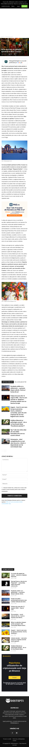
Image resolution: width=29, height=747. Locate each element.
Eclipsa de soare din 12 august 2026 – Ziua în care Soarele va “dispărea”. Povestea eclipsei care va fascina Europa (18, 399)
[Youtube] (16, 733)
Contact (14, 740)
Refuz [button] (13, 6)
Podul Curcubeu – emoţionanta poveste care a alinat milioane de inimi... (19, 600)
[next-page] (5, 451)
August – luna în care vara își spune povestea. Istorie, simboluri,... (19, 631)
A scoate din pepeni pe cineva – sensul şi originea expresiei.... (19, 575)
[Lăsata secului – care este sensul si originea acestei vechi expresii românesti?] (6, 640)
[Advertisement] (14, 19)
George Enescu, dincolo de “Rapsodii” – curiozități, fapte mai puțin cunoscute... (19, 584)
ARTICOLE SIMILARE (8, 382)
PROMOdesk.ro (14, 723)
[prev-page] (3, 451)
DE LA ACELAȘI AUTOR (20, 382)
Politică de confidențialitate (19, 739)
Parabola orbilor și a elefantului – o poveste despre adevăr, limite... (18, 592)
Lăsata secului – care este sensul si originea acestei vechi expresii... (19, 639)
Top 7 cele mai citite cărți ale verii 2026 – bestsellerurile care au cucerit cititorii (18, 432)
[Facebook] (12, 733)
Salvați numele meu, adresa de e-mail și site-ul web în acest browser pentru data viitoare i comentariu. (14, 489)
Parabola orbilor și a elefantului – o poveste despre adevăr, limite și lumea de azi (17, 389)
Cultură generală (9, 36)
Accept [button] (24, 6)
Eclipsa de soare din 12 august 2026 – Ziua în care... (17, 608)
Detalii (18, 6)
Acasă (2, 36)
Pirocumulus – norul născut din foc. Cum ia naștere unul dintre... (17, 616)
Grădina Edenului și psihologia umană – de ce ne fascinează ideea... (18, 647)
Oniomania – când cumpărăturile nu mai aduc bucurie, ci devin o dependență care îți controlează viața (18, 443)
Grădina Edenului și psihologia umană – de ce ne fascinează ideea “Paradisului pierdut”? (18, 423)
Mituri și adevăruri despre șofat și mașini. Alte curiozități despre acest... (18, 624)
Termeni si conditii (7, 739)
